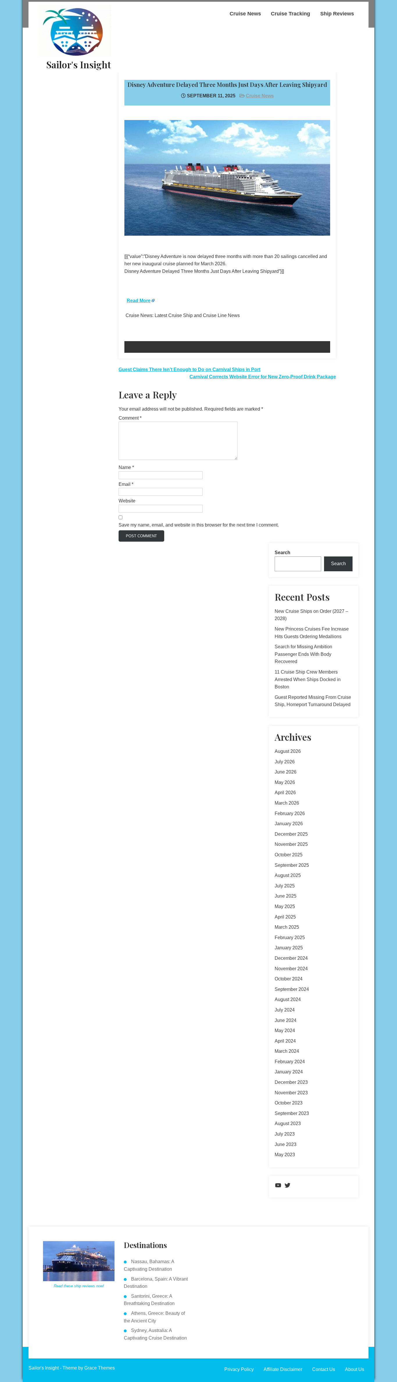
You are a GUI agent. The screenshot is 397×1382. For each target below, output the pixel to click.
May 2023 (285, 1154)
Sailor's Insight (78, 64)
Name (126, 467)
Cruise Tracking (290, 14)
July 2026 (285, 761)
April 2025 (285, 916)
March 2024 (287, 1051)
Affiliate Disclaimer (283, 1369)
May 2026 (285, 782)
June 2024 (285, 1020)
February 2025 (290, 937)
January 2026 (289, 823)
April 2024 (285, 1041)
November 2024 (291, 968)
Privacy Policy (239, 1369)
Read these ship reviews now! (79, 1286)
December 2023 (291, 1082)
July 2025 (285, 885)
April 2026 (285, 792)
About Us (354, 1369)
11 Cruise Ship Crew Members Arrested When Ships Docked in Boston (308, 679)
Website (127, 500)
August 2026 (288, 751)
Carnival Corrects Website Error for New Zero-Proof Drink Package (262, 376)
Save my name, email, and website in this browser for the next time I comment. (199, 524)
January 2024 (289, 1071)
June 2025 (285, 896)
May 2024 (285, 1030)
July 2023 (285, 1134)
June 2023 (285, 1144)
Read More (139, 300)
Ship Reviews (337, 14)
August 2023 (288, 1123)
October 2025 (289, 854)
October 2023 (289, 1102)
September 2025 (292, 865)
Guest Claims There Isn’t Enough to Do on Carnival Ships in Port (189, 369)
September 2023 (292, 1113)
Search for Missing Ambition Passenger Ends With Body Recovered (303, 654)
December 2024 (291, 958)
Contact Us (323, 1369)
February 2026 (290, 813)
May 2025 (285, 906)
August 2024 (288, 999)
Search (282, 552)
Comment (130, 418)
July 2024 (285, 1009)
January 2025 (289, 947)
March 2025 (287, 927)
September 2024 (292, 989)
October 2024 (289, 978)
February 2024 (290, 1061)
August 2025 (288, 875)
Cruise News (245, 14)
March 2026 (287, 803)
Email (126, 484)
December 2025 (291, 834)
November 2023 (291, 1092)
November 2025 (291, 844)
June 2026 (285, 771)
